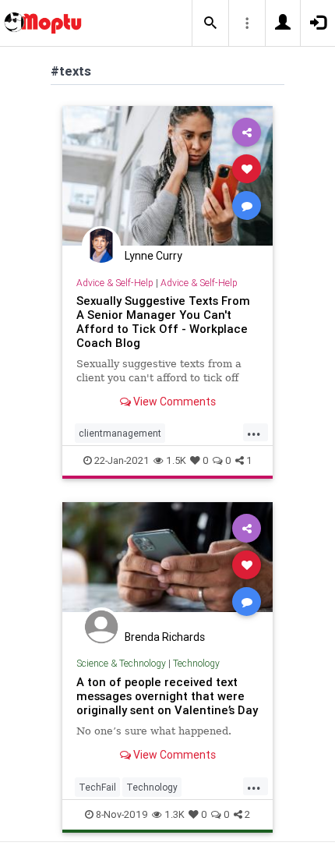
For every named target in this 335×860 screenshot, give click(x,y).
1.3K (174, 814)
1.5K (176, 460)
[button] (210, 23)
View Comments (173, 402)
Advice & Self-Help (114, 282)
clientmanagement (120, 433)
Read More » (167, 175)
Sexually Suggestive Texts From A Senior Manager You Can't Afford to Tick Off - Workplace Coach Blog (163, 321)
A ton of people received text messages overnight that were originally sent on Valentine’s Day (167, 695)
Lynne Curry (153, 256)
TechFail (97, 787)
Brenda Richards (165, 637)
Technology (196, 663)
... (254, 432)
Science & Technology (121, 663)
